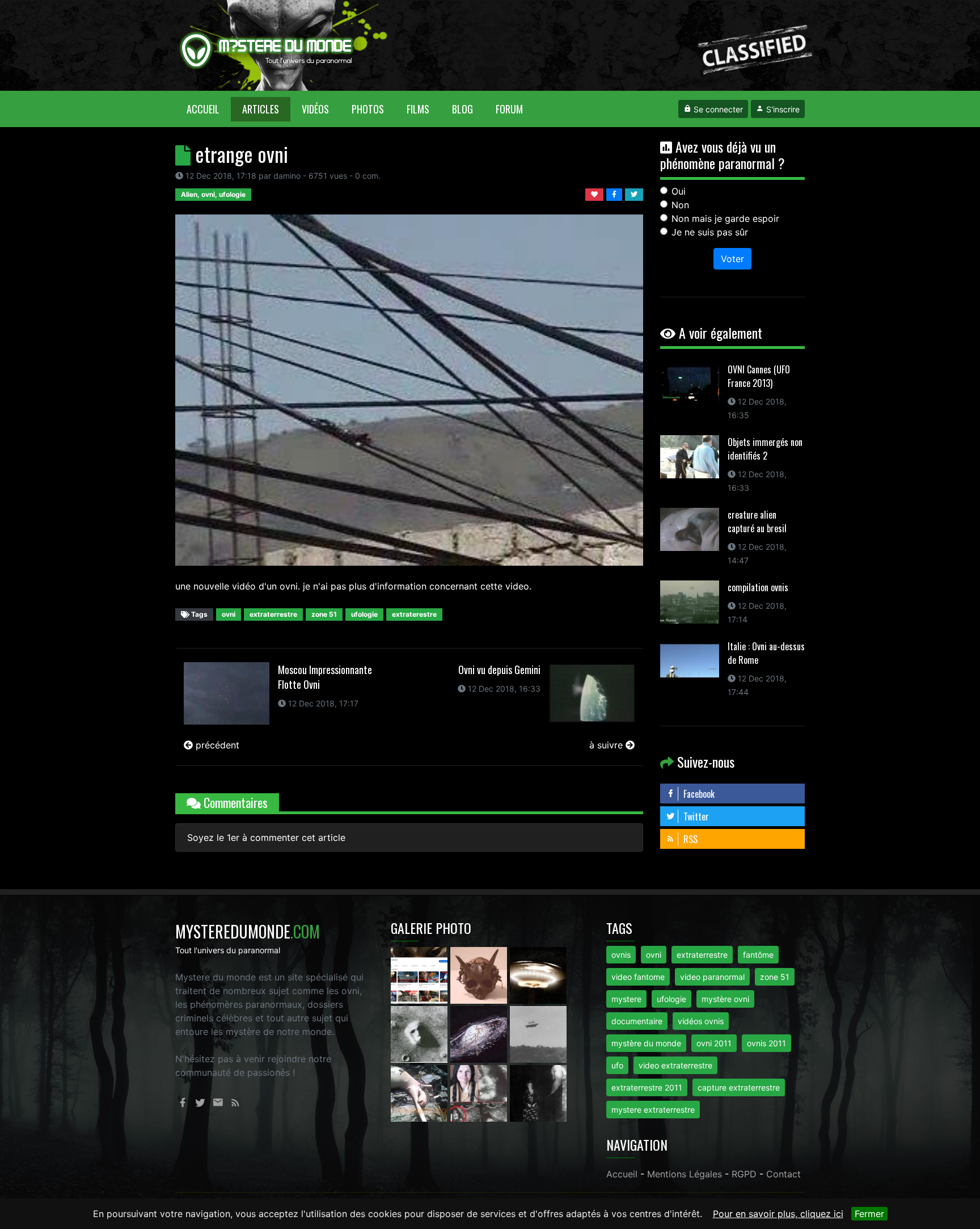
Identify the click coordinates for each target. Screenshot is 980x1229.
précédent (216, 745)
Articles (260, 109)
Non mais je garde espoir (725, 218)
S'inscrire (782, 109)
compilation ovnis (758, 587)
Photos (368, 109)
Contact (783, 1174)
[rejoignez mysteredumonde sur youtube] (420, 974)
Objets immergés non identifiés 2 (765, 448)
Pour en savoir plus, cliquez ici (778, 1213)
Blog (462, 109)
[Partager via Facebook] (615, 193)
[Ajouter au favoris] (595, 193)
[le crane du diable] (480, 974)
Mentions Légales (684, 1174)
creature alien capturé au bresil (757, 521)
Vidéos (315, 109)
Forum (509, 109)
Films (418, 109)
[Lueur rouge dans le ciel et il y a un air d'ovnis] (538, 974)
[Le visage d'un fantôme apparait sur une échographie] (480, 1092)
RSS (689, 839)
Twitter (695, 816)
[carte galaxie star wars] (480, 1033)
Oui (678, 191)
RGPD (744, 1174)
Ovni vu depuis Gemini (499, 669)
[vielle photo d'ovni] (538, 1033)
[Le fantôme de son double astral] (538, 1092)
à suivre (607, 745)
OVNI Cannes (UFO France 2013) (759, 376)
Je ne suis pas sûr (709, 232)
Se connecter (717, 109)
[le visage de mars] (420, 1033)
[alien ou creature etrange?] (420, 1092)
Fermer (869, 1213)
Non (680, 205)
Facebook (698, 794)
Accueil (209, 108)
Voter (732, 258)
